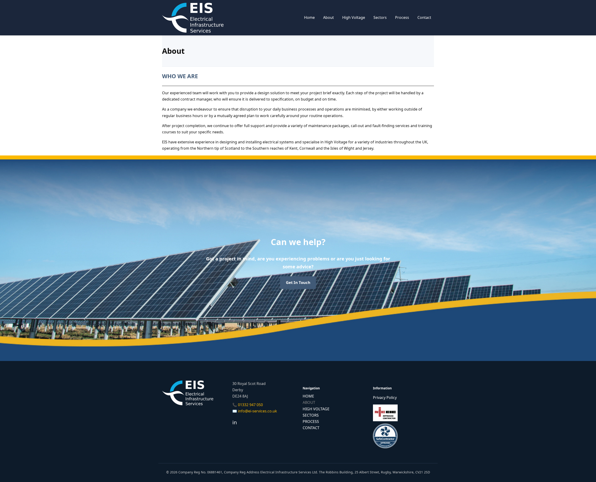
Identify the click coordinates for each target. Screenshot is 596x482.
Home (309, 17)
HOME (308, 396)
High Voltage (353, 17)
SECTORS (311, 415)
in (234, 422)
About (328, 17)
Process (402, 17)
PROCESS (311, 421)
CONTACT (311, 427)
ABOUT (309, 402)
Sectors (380, 17)
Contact (424, 17)
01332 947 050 (250, 404)
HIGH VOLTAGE (316, 408)
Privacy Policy (385, 397)
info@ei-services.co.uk (257, 411)
